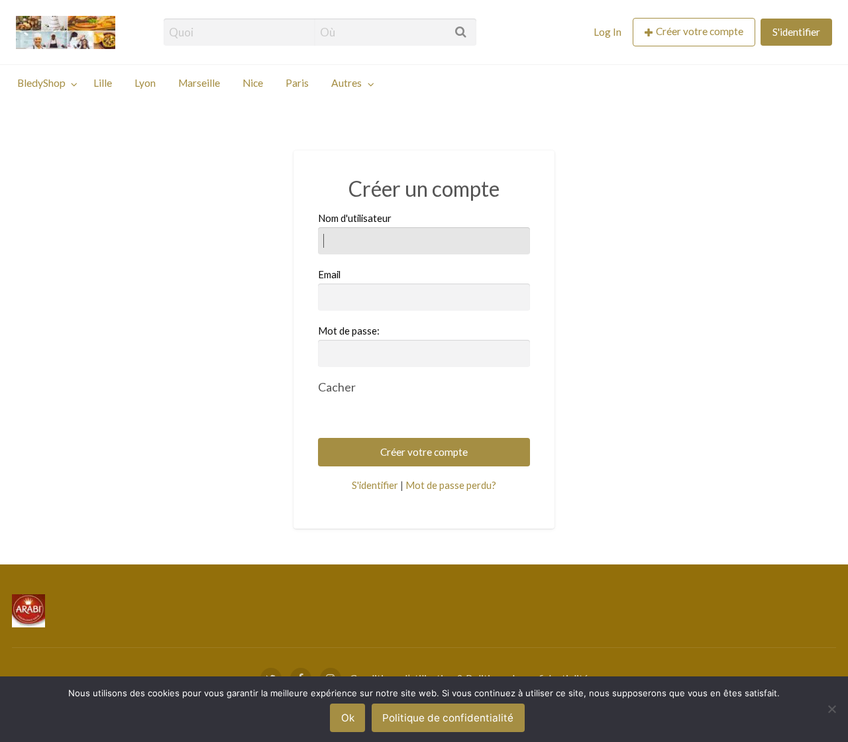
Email (329, 274)
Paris (297, 83)
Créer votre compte (699, 31)
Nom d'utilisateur (355, 218)
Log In (607, 32)
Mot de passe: (349, 331)
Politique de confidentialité (447, 718)
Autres (346, 83)
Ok (347, 718)
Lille (102, 83)
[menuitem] (607, 32)
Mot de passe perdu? (450, 485)
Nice (252, 83)
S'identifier (796, 32)
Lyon (145, 83)
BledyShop (41, 83)
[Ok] (831, 709)
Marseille (199, 83)
